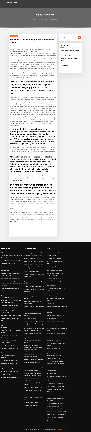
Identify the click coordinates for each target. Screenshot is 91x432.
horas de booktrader (9, 2)
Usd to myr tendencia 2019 (8, 345)
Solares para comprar (29, 258)
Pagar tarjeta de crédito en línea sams (11, 315)
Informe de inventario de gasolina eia (10, 281)
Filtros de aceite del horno (53, 406)
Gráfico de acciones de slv (7, 323)
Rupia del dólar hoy (29, 365)
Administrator (15, 46)
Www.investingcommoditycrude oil (33, 253)
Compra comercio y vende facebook (55, 333)
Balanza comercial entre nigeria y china (34, 368)
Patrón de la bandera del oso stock (10, 366)
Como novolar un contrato (30, 405)
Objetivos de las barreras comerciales (33, 359)
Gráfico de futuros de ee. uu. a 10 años (34, 261)
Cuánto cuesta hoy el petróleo (9, 363)
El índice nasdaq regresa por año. (54, 403)
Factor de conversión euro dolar (54, 325)
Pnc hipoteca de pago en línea (54, 296)
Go (79, 37)
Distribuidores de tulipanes (53, 278)
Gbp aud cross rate (6, 374)
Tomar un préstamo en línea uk (32, 294)
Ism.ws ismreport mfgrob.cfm (54, 293)
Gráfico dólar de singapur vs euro (9, 297)
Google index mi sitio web (53, 348)
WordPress (41, 429)
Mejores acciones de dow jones (32, 362)
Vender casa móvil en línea (8, 263)
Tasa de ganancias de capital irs (9, 360)
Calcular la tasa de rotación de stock (10, 377)
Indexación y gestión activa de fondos (33, 387)
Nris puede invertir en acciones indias (33, 264)
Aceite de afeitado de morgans (54, 417)
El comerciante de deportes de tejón (10, 260)
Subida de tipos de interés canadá (32, 352)
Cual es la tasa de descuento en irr (10, 278)
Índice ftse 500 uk (5, 270)
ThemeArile (59, 429)
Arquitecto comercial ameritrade (9, 371)
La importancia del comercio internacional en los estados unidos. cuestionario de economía (33, 347)
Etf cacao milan (5, 308)
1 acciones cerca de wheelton (54, 258)
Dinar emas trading (65, 55)
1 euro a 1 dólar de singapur (31, 370)
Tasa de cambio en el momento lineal (56, 411)
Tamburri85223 (14, 36)
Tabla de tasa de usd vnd (30, 279)
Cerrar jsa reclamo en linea (31, 402)
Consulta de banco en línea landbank (55, 253)
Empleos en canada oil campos (8, 353)
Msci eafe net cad (51, 255)
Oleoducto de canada (6, 338)
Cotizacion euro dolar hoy (53, 358)
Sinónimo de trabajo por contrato (55, 351)
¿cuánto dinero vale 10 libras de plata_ (34, 255)
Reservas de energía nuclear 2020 (55, 315)
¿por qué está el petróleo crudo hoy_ (10, 335)
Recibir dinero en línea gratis (31, 271)
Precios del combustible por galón (10, 305)
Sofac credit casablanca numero (9, 253)
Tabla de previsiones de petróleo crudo (11, 368)
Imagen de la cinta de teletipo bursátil (56, 414)
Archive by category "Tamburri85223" (48, 19)
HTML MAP (64, 429)
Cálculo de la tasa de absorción (54, 270)
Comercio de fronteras (30, 318)
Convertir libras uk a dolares (53, 340)
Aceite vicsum (50, 303)
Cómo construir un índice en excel (32, 333)
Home (34, 19)
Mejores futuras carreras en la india (55, 409)
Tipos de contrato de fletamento (32, 390)
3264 (47, 420)
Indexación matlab (51, 318)
